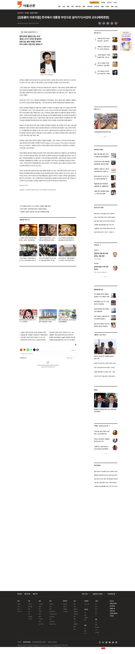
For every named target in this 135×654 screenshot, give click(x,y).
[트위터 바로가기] (103, 642)
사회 (63, 6)
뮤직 (96, 630)
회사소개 (111, 601)
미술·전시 (76, 609)
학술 (75, 606)
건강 (75, 621)
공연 (75, 629)
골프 (96, 609)
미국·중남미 (51, 616)
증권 (40, 616)
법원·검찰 (30, 606)
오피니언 (96, 6)
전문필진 (86, 617)
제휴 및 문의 (27, 594)
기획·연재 (89, 6)
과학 (29, 614)
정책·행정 (65, 604)
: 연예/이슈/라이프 (101, 426)
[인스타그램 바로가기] (106, 642)
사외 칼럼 (27, 13)
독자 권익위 (112, 606)
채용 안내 (35, 594)
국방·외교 (19, 611)
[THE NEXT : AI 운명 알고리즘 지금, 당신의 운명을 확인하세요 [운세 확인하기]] (126, 40)
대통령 (19, 604)
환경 (29, 609)
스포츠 (107, 6)
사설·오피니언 (20, 13)
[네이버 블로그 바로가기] (116, 642)
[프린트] (107, 23)
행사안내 (20, 594)
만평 (85, 620)
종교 (75, 616)
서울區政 (65, 609)
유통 (40, 614)
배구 (96, 614)
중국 (50, 606)
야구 (96, 604)
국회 (18, 606)
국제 (72, 6)
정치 (59, 6)
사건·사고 (30, 604)
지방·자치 (65, 606)
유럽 (50, 619)
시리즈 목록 (86, 604)
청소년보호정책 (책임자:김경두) (39, 642)
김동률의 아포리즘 (34, 13)
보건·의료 (30, 616)
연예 (112, 6)
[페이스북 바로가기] (100, 642)
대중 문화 (76, 614)
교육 (29, 611)
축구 (96, 606)
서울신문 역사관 (113, 603)
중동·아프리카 (52, 611)
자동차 (40, 611)
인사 (85, 628)
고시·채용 (65, 611)
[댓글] (116, 23)
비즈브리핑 (41, 624)
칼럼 (85, 615)
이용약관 (19, 642)
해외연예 (97, 627)
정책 (40, 621)
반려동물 (75, 624)
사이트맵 (111, 616)
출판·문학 (76, 611)
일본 (50, 609)
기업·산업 (41, 604)
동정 (85, 631)
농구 (96, 611)
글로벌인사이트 (52, 624)
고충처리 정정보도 (114, 613)
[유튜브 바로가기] (109, 642)
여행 (75, 619)
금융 (40, 609)
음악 (75, 604)
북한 (18, 609)
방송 (96, 622)
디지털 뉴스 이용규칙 (52, 642)
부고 (85, 633)
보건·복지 (30, 619)
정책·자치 (78, 6)
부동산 (40, 606)
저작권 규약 (112, 611)
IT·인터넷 (41, 619)
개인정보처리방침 (26, 642)
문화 (84, 6)
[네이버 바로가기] (113, 642)
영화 (75, 626)
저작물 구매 (112, 608)
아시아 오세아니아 (53, 614)
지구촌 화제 (51, 621)
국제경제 (51, 604)
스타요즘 (97, 632)
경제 (68, 6)
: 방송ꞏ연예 (99, 335)
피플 (102, 6)
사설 (85, 612)
